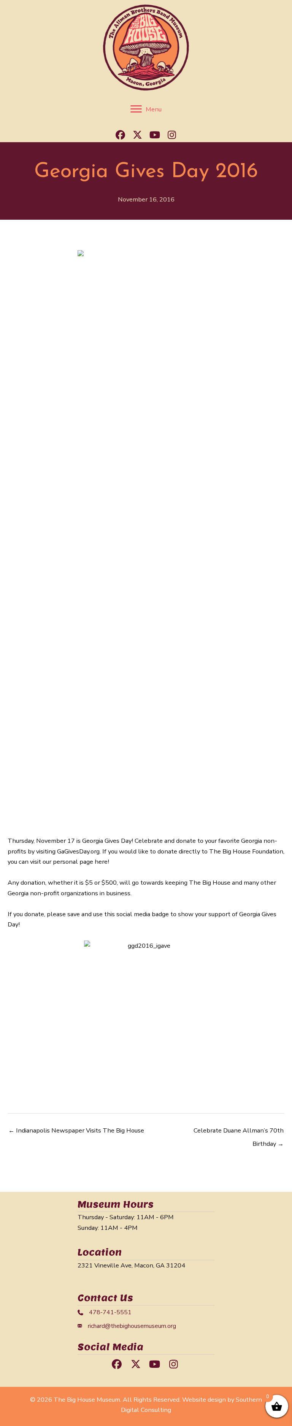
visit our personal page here (69, 861)
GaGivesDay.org (78, 851)
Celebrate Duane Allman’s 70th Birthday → (239, 1132)
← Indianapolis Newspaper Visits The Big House (76, 1130)
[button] (120, 134)
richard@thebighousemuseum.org (132, 1326)
